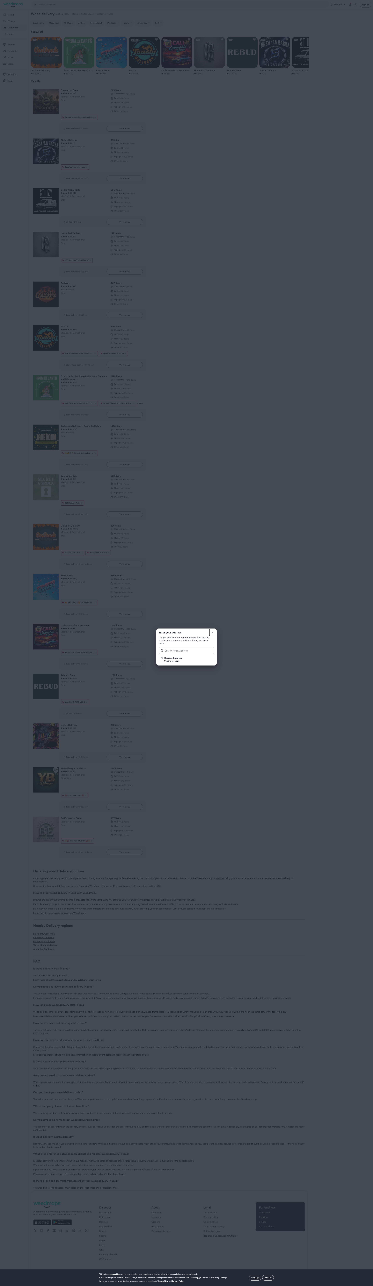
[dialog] (186, 1277)
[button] (187, 659)
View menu (124, 128)
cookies (116, 1274)
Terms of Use (163, 1281)
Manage (255, 1277)
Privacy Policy (178, 1281)
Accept (268, 1277)
